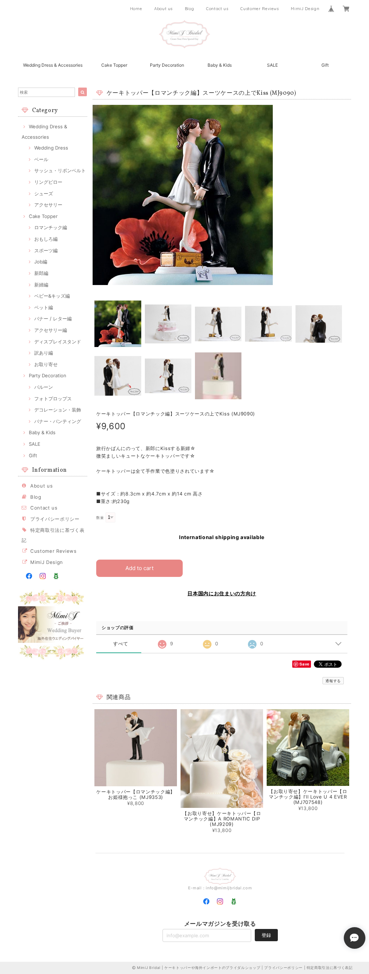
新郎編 (41, 273)
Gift (325, 65)
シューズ (43, 193)
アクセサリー (48, 205)
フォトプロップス (53, 398)
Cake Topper (114, 65)
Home (136, 8)
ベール (41, 159)
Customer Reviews (259, 8)
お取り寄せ (46, 364)
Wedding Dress (51, 148)
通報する (333, 681)
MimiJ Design (305, 8)
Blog (189, 8)
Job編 (40, 261)
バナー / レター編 (53, 318)
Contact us (217, 8)
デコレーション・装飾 (57, 410)
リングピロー (48, 182)
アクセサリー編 (50, 330)
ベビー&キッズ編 (52, 296)
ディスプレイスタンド (57, 341)
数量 (100, 517)
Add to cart (139, 568)
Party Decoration (167, 65)
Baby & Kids (220, 65)
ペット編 (43, 307)
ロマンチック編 (50, 227)
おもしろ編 (46, 239)
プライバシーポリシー (55, 519)
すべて (120, 643)
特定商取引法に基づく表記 (330, 967)
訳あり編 (43, 353)
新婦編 (41, 285)
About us (163, 8)
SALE (272, 65)
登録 (266, 935)
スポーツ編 (46, 250)
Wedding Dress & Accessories (53, 65)
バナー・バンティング (57, 421)
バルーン (43, 387)
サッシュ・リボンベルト (60, 170)
